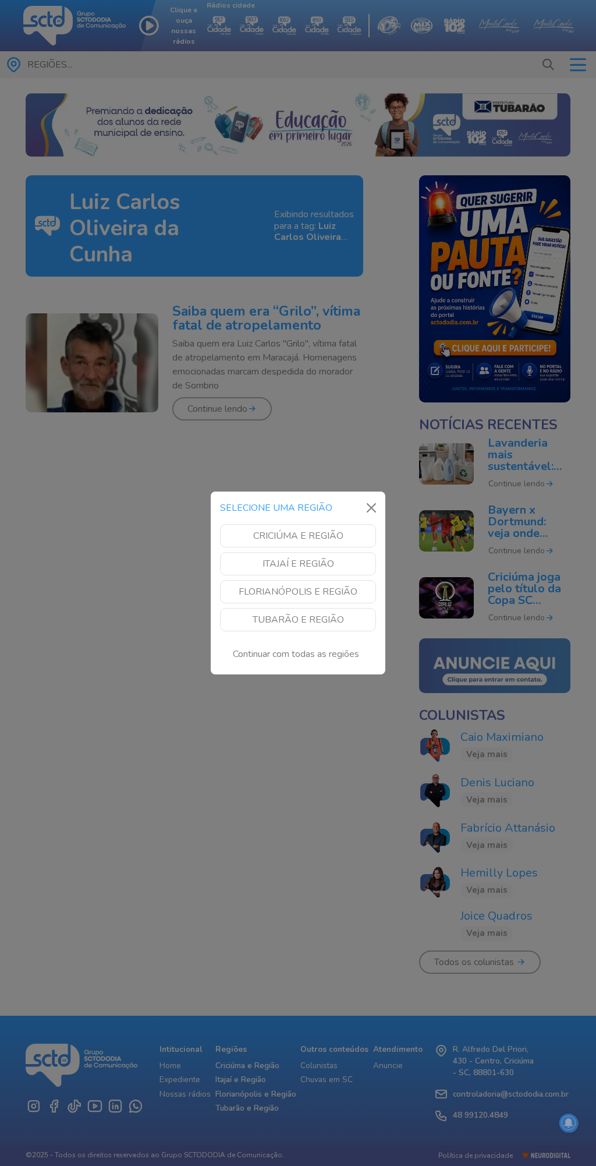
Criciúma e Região (298, 535)
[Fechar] (371, 508)
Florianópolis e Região (298, 591)
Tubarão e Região (298, 619)
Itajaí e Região (298, 563)
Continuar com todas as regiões (296, 654)
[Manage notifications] (568, 1123)
